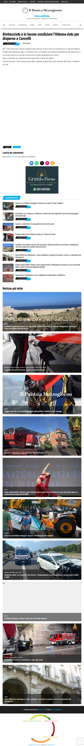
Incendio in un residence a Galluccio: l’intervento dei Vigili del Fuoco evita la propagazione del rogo (47, 214)
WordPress (42, 710)
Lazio (40, 25)
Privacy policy (22, 2)
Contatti (32, 2)
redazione (26, 43)
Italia (47, 25)
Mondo (55, 25)
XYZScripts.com (51, 745)
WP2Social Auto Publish (35, 745)
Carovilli (17, 147)
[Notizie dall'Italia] (4, 25)
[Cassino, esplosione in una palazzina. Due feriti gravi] (8, 227)
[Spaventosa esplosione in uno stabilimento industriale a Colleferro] (8, 278)
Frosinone (22, 25)
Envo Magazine (57, 710)
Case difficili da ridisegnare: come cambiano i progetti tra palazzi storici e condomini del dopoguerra (48, 256)
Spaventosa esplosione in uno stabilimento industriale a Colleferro (40, 275)
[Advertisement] (42, 81)
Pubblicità (64, 2)
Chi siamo (12, 2)
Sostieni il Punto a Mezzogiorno (48, 2)
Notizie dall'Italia (42, 16)
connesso (14, 157)
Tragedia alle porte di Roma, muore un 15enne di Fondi (35, 234)
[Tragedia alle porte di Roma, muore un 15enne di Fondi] (8, 237)
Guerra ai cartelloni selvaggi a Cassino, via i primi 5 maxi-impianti (39, 203)
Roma (32, 25)
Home (5, 2)
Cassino (12, 25)
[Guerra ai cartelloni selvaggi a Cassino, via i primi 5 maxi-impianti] (8, 206)
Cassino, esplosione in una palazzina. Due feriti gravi (34, 224)
